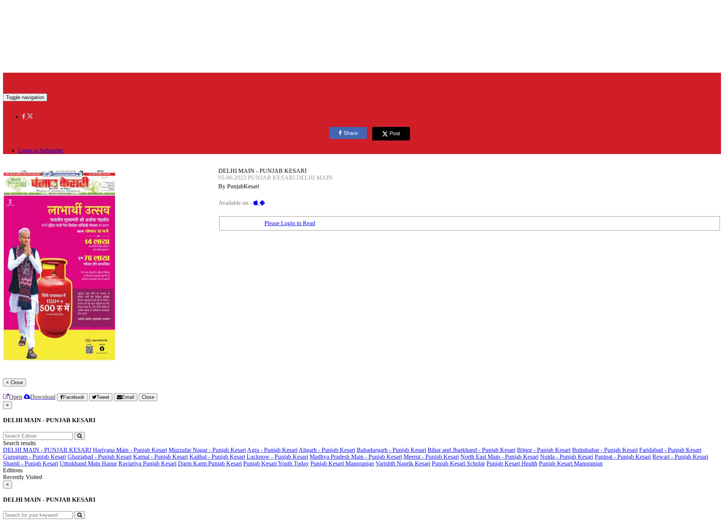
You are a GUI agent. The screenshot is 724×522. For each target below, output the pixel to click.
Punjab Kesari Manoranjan (342, 463)
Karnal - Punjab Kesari (160, 456)
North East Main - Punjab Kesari (499, 456)
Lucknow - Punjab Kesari (277, 456)
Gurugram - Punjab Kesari (34, 456)
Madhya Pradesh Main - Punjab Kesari (356, 456)
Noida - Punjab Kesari (566, 456)
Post (395, 133)
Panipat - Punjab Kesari (623, 456)
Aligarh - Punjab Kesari (327, 450)
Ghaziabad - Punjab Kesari (99, 456)
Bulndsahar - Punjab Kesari (605, 450)
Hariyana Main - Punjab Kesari (130, 450)
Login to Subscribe (40, 150)
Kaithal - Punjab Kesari (217, 456)
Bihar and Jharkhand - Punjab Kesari (471, 450)
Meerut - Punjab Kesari (431, 456)
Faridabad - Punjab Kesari (670, 450)
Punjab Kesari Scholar (458, 463)
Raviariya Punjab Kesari (147, 463)
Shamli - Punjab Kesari (30, 463)
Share (351, 133)
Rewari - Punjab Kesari (680, 456)
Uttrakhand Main (81, 463)
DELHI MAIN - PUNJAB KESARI (47, 450)
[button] (27, 116)
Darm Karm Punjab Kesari (210, 463)
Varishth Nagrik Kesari (403, 463)
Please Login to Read (289, 223)
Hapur (109, 463)
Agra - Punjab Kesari (272, 450)
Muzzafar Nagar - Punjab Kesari (207, 450)
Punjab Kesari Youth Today (276, 463)
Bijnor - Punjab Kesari (544, 450)
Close (148, 397)
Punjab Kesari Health (511, 463)
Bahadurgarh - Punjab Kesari (391, 450)
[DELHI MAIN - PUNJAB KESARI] (362, 82)
